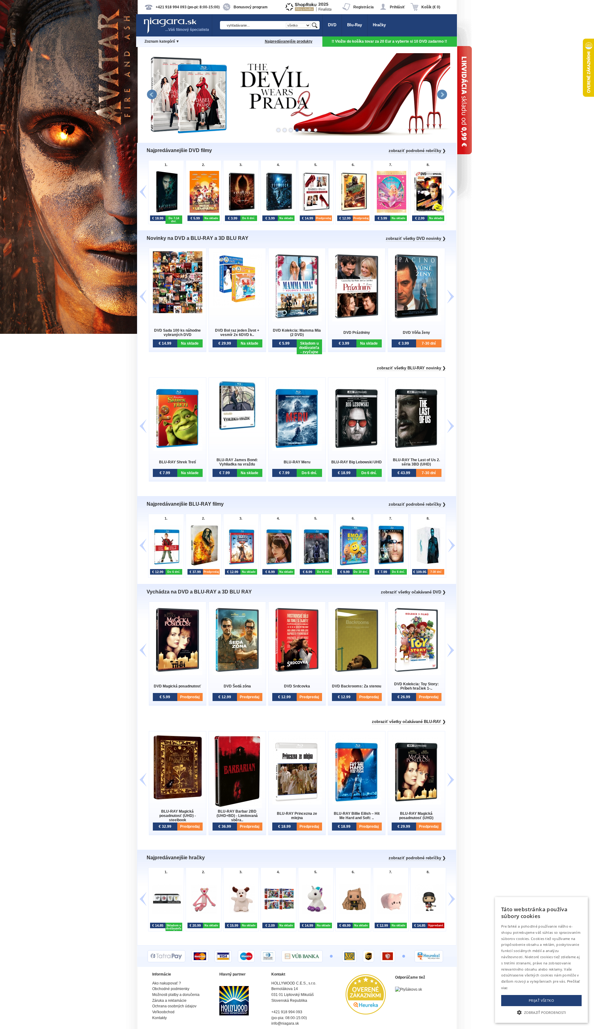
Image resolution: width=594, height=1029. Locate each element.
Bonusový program (251, 7)
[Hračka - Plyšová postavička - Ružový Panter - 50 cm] (203, 913)
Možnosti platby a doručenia (176, 995)
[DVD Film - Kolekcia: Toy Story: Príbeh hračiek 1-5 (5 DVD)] (416, 673)
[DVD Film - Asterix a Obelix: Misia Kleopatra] (203, 212)
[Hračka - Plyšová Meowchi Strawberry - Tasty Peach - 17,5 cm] (390, 913)
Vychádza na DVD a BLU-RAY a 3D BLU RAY (199, 591)
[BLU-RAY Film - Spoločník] (278, 565)
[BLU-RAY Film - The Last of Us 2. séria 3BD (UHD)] (416, 449)
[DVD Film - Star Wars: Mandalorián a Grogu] (352, 212)
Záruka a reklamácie (169, 1000)
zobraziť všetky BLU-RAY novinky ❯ (411, 368)
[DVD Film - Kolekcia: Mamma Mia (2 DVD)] (297, 320)
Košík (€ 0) (430, 7)
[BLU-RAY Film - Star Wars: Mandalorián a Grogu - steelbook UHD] (203, 565)
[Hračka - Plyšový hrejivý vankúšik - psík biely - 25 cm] (240, 913)
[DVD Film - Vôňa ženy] (416, 320)
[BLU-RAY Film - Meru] (297, 449)
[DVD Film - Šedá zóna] (237, 673)
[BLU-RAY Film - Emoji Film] (352, 565)
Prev (152, 95)
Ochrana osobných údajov (174, 1006)
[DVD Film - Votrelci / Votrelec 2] (278, 212)
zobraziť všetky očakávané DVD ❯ (413, 592)
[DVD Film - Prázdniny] (356, 320)
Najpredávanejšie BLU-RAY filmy (185, 504)
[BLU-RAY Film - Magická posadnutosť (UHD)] (416, 803)
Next (442, 95)
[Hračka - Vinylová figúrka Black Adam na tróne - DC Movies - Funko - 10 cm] (352, 913)
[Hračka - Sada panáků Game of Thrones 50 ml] (165, 913)
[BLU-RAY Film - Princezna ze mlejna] (297, 803)
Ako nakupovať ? (166, 983)
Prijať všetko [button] (541, 1000)
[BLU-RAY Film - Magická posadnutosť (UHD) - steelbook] (177, 799)
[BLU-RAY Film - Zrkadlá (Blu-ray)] (315, 565)
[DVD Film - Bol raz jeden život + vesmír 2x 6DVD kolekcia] (237, 305)
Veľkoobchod (163, 1012)
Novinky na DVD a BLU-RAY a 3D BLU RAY (197, 238)
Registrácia (363, 7)
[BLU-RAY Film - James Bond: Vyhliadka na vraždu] (237, 429)
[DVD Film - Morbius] (165, 212)
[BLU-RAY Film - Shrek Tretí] (177, 449)
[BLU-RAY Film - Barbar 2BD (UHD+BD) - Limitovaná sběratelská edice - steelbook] (237, 807)
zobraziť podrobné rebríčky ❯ (417, 150)
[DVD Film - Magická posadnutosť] (177, 673)
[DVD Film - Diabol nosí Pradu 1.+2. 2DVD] (315, 212)
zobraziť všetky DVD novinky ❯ (416, 238)
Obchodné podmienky (170, 989)
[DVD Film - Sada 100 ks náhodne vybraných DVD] (177, 311)
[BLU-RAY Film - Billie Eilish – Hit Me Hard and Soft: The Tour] (356, 803)
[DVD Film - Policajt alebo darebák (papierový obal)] (427, 212)
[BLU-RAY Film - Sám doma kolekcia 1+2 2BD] (165, 565)
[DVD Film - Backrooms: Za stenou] (356, 673)
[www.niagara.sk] (178, 33)
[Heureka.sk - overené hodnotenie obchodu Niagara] (366, 1013)
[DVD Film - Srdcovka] (297, 673)
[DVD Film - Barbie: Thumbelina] (390, 212)
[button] (541, 1012)
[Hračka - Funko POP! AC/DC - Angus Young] (427, 913)
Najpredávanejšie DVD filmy (179, 150)
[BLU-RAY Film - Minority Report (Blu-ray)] (390, 565)
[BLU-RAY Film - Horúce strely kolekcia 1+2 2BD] (240, 565)
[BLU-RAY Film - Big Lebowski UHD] (356, 449)
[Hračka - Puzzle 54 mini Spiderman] (278, 913)
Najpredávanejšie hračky (176, 857)
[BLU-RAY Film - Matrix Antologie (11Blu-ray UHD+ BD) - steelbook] (427, 565)
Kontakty (159, 1018)
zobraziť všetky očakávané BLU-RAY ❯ (409, 721)
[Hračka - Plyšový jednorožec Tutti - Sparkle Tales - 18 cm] (315, 913)
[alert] (541, 960)
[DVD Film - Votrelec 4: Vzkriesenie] (240, 212)
